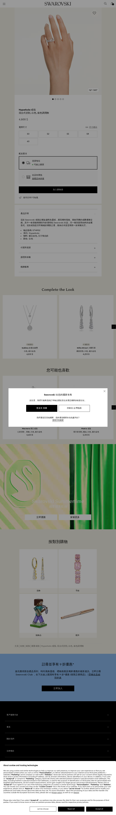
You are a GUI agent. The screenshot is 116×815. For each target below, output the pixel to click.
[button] (105, 391)
